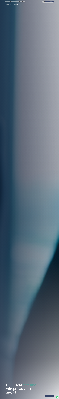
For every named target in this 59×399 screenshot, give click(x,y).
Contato (23, 1)
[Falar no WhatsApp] (57, 397)
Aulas (44, 1)
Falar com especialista (49, 1)
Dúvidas (19, 1)
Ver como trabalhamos (42, 396)
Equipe (16, 1)
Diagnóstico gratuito (49, 396)
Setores (14, 1)
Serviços (10, 1)
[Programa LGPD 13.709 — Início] (7, 1)
